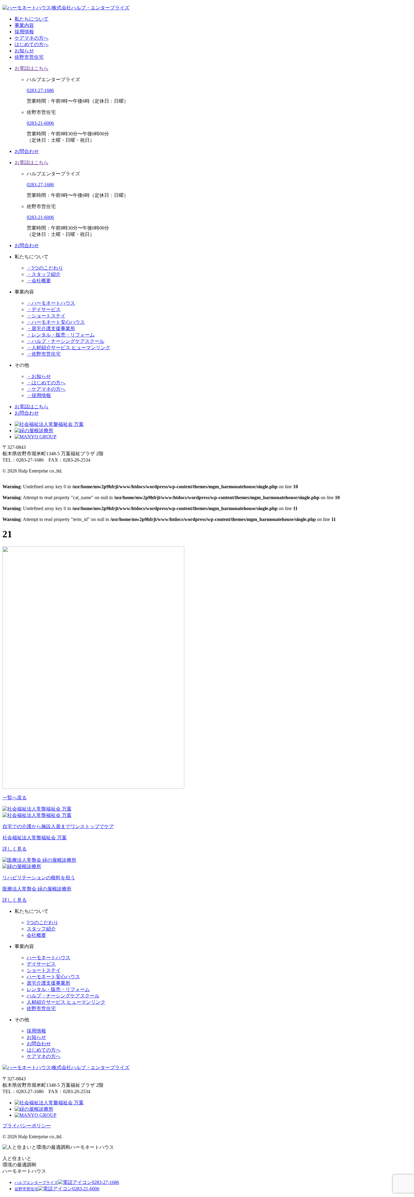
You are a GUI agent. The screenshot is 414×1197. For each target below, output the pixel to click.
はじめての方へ (31, 44)
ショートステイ (44, 970)
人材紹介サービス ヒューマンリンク (66, 1002)
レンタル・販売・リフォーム (58, 989)
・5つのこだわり (45, 267)
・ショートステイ (46, 315)
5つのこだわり (42, 922)
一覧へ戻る (14, 797)
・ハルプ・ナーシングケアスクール (65, 341)
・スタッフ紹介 (44, 274)
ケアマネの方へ (31, 38)
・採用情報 (39, 395)
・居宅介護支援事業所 (51, 328)
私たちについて (31, 19)
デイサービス (41, 964)
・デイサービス (44, 309)
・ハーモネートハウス (51, 303)
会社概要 (36, 935)
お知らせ (24, 50)
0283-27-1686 (40, 90)
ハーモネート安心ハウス (53, 976)
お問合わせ (27, 151)
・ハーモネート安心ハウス (56, 322)
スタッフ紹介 (41, 928)
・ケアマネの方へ (46, 389)
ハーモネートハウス (48, 957)
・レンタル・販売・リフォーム (61, 334)
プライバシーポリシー (26, 1125)
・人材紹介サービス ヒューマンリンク (68, 347)
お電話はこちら (31, 68)
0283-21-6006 (40, 123)
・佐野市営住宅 (44, 353)
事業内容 (24, 25)
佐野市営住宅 (29, 57)
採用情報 (24, 31)
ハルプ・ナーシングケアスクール (63, 995)
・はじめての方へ (46, 382)
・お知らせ (39, 376)
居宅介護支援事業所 (48, 983)
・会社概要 (39, 280)
